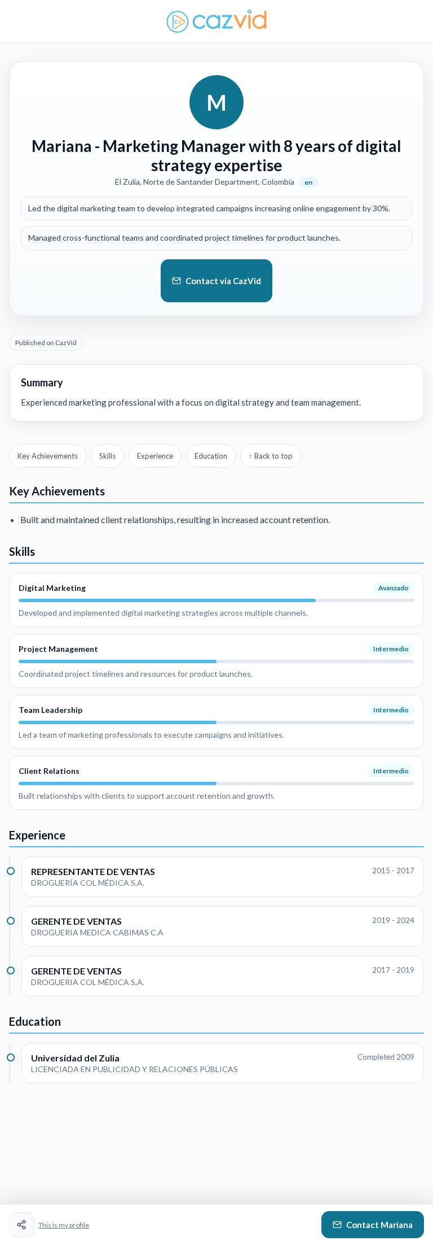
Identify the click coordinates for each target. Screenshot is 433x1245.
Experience (155, 455)
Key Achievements (47, 455)
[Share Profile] (21, 1224)
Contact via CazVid (223, 281)
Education (211, 455)
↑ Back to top (271, 455)
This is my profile (63, 1225)
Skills (107, 455)
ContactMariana (379, 1225)
